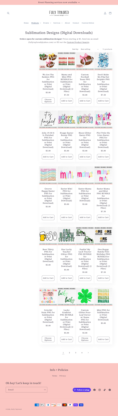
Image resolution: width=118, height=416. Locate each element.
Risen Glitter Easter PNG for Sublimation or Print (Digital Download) (85, 140)
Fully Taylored (16, 409)
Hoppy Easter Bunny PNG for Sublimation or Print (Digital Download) (66, 140)
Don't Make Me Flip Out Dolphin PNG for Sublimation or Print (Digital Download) (103, 83)
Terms (54, 376)
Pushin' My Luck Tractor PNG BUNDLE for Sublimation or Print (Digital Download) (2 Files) (84, 259)
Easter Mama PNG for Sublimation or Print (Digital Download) (84, 195)
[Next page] (88, 352)
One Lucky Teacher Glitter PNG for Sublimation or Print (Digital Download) (66, 257)
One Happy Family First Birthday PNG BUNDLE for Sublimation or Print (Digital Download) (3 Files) (103, 259)
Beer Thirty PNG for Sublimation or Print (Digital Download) (48, 255)
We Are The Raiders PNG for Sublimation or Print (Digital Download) (48, 81)
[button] (8, 13)
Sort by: (75, 49)
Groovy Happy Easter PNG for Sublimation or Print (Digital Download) (48, 196)
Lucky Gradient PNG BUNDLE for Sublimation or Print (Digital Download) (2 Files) (66, 319)
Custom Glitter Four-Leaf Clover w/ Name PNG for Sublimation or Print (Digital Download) (85, 319)
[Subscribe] (44, 389)
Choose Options (48, 100)
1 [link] (63, 352)
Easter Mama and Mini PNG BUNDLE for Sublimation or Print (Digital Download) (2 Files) (103, 198)
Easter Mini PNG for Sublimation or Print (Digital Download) (66, 195)
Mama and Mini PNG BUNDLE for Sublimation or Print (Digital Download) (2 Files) (66, 83)
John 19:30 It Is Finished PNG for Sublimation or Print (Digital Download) (48, 140)
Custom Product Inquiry (78, 42)
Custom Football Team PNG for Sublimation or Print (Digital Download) (85, 83)
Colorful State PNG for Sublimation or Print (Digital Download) (48, 316)
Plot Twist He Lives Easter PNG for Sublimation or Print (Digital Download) (103, 140)
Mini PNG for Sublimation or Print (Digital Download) (103, 315)
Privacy (62, 376)
